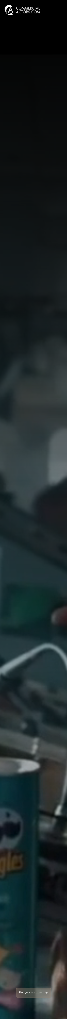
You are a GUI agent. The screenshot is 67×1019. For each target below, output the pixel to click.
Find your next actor (30, 992)
